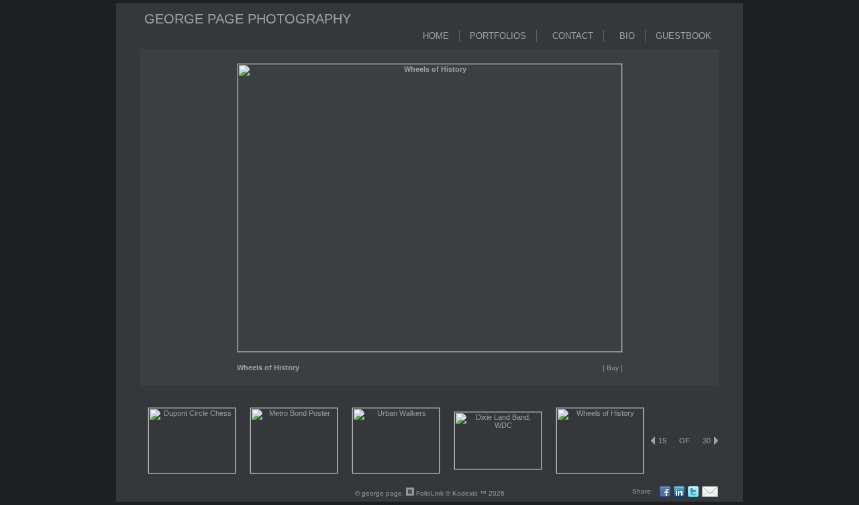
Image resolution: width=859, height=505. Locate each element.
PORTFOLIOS (498, 36)
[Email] (711, 491)
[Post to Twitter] (695, 491)
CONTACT (570, 36)
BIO (624, 36)
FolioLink (430, 493)
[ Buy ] (613, 368)
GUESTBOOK (683, 36)
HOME (436, 36)
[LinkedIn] (681, 491)
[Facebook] (667, 491)
